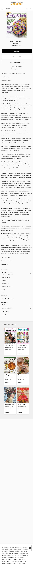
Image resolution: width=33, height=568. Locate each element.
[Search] (2, 8)
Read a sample (16, 57)
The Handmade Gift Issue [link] (22, 375)
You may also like (7, 324)
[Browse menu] (30, 9)
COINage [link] (7, 375)
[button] (17, 51)
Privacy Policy (17, 549)
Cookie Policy (21, 563)
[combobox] (13, 9)
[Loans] (27, 9)
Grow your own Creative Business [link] (9, 345)
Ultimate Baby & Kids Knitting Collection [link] (22, 345)
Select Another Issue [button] (16, 62)
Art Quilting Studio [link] (22, 404)
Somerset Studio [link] (9, 404)
